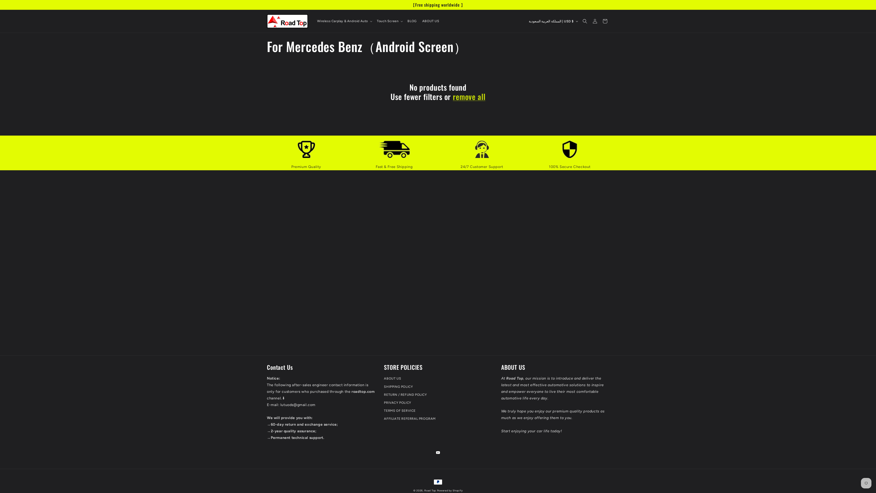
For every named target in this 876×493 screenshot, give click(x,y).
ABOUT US (392, 378)
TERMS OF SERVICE (400, 411)
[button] (344, 21)
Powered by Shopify (450, 490)
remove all (469, 96)
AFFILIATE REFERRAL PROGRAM (410, 419)
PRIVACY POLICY (397, 403)
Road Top (430, 490)
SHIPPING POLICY (398, 387)
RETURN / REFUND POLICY (405, 395)
